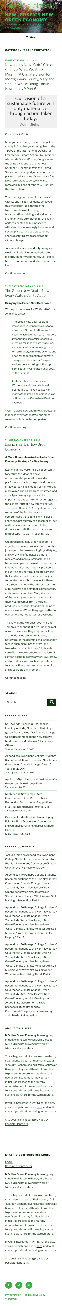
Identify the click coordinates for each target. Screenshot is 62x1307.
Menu (33, 37)
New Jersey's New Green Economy (29, 17)
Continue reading (15, 273)
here (39, 1107)
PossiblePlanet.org (16, 1124)
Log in (9, 1161)
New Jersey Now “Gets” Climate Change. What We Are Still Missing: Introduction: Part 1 (30, 896)
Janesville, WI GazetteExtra (38, 309)
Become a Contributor (18, 1166)
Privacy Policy (13, 1294)
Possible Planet (28, 1039)
